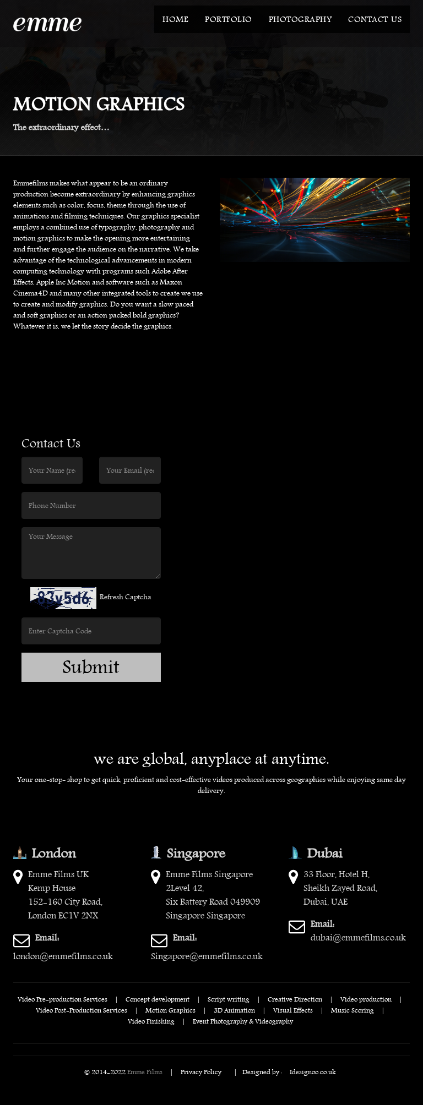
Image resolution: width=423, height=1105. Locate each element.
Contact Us (375, 19)
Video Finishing (151, 1021)
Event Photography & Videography (243, 1021)
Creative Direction (295, 999)
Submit (91, 667)
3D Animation (234, 1010)
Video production (366, 999)
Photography (300, 19)
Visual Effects (293, 1010)
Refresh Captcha (125, 596)
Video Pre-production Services (62, 999)
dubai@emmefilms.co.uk (358, 930)
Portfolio (228, 19)
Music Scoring (352, 1010)
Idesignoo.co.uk (313, 1071)
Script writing (229, 999)
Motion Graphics (170, 1010)
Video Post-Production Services (81, 1010)
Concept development (157, 999)
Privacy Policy (201, 1071)
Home (175, 19)
